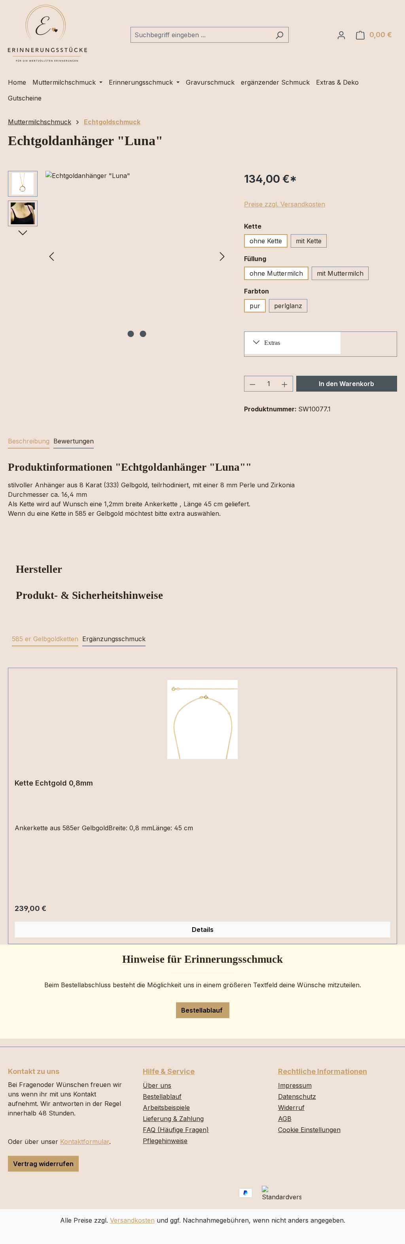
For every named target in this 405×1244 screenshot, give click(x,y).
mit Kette (309, 241)
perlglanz (288, 306)
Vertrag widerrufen (43, 1164)
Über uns (157, 1085)
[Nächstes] (222, 256)
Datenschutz (297, 1096)
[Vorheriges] (51, 256)
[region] (118, 256)
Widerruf (291, 1107)
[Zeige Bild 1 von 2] (130, 334)
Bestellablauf (202, 1010)
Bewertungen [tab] (73, 441)
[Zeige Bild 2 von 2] (143, 334)
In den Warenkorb (346, 384)
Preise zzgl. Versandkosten (284, 204)
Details (203, 929)
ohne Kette (266, 241)
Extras (272, 342)
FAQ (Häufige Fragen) (176, 1130)
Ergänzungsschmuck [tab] (114, 639)
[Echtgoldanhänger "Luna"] (136, 256)
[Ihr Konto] (341, 35)
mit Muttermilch (340, 273)
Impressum (295, 1085)
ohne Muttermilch (276, 273)
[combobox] (201, 35)
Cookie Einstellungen (309, 1130)
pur (255, 306)
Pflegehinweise (165, 1141)
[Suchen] (279, 35)
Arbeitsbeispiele (166, 1107)
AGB (284, 1119)
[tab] (28, 441)
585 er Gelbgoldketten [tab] (45, 639)
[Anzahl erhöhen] (284, 384)
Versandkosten (132, 1220)
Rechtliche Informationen (322, 1071)
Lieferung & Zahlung (173, 1119)
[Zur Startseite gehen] (47, 33)
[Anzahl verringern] (252, 384)
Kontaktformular (84, 1142)
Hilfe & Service (169, 1071)
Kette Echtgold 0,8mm (54, 783)
